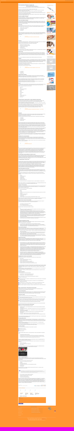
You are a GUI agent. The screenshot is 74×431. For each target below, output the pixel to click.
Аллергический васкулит (28, 143)
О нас (29, 2)
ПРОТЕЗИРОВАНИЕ (19, 415)
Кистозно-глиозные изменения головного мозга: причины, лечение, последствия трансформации (51, 48)
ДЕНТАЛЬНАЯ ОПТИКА (20, 409)
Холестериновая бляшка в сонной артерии (26, 394)
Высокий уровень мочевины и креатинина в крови (32, 36)
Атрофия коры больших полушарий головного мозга (37, 394)
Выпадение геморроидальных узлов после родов (32, 394)
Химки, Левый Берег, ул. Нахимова (35, 409)
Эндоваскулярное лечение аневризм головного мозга (32, 67)
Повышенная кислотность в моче (50, 54)
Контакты (44, 2)
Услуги (32, 2)
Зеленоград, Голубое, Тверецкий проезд (35, 412)
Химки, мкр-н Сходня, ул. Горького (35, 408)
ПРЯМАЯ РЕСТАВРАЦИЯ (20, 412)
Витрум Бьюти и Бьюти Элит (50, 90)
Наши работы (38, 2)
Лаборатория (34, 2)
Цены (41, 2)
